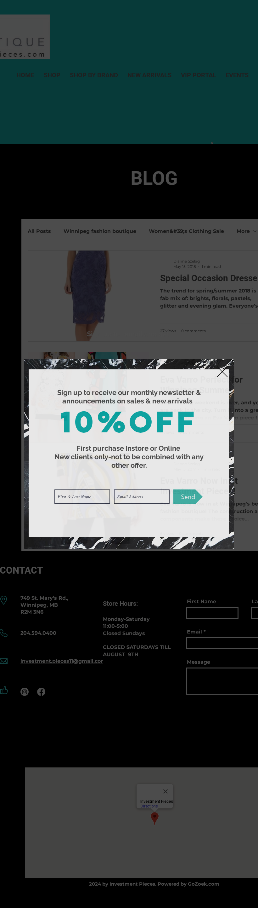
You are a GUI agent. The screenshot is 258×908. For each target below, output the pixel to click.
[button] (222, 371)
